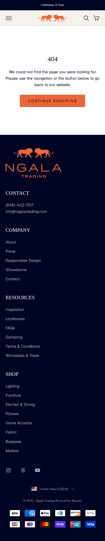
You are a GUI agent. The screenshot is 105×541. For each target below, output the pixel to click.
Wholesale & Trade (22, 355)
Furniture (13, 395)
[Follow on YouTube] (37, 470)
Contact (13, 278)
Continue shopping (52, 101)
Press (10, 251)
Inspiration (15, 309)
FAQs (10, 327)
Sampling (14, 337)
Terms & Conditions (23, 346)
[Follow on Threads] (23, 470)
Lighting (12, 386)
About (11, 242)
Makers (12, 450)
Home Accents (19, 422)
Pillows (12, 413)
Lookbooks (15, 318)
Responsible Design (23, 260)
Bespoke (13, 441)
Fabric (11, 432)
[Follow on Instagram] (8, 470)
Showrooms (16, 269)
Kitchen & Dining (20, 404)
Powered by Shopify (68, 500)
